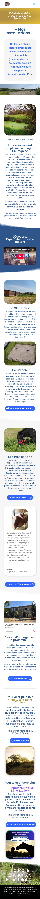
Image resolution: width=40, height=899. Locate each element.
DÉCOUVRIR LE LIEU (18, 678)
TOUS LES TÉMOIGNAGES (18, 584)
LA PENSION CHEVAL (19, 497)
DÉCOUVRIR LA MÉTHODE (18, 408)
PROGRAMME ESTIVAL (19, 824)
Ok (20, 896)
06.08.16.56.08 (21, 740)
